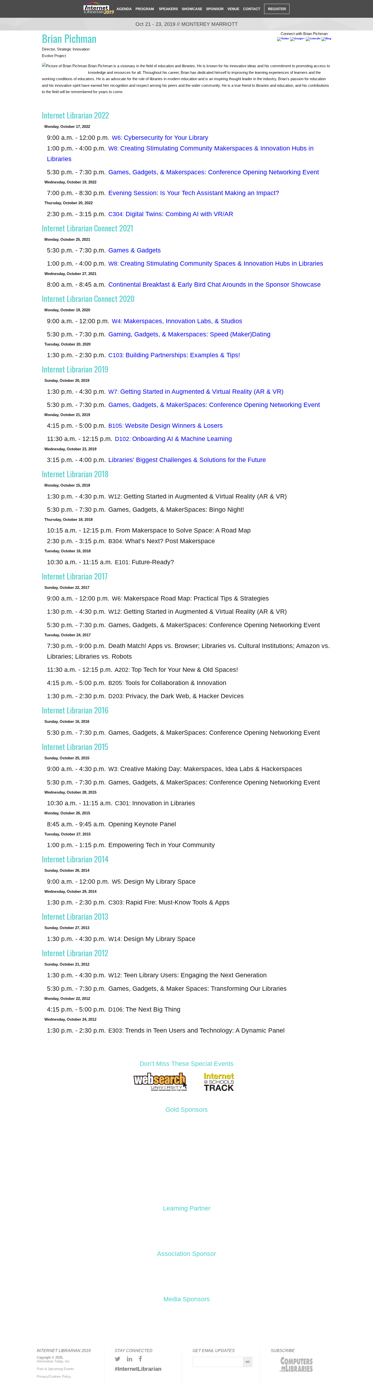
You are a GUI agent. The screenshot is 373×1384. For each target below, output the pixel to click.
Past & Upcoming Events (55, 1369)
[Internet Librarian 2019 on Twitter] (118, 1359)
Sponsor (215, 9)
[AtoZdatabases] (38, 1140)
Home (107, 8)
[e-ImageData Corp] (275, 1140)
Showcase (192, 9)
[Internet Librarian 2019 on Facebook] (140, 1359)
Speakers (168, 9)
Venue (233, 9)
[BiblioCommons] (98, 1140)
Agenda (124, 9)
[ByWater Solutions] (157, 1140)
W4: (177, 321)
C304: (170, 214)
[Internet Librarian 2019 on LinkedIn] (129, 1359)
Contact (251, 9)
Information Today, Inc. (54, 1361)
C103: (174, 355)
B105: (165, 426)
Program (144, 9)
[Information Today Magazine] (167, 1321)
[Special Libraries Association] (186, 1229)
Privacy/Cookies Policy (54, 1376)
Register (277, 9)
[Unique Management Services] (186, 1178)
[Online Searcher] (245, 1321)
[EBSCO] (216, 1140)
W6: (160, 138)
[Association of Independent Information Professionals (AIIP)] (186, 1275)
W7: (195, 392)
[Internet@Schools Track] (218, 1090)
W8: (215, 264)
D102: (173, 439)
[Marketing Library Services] (206, 1321)
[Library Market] (334, 1140)
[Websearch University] (160, 1090)
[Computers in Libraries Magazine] (128, 1321)
